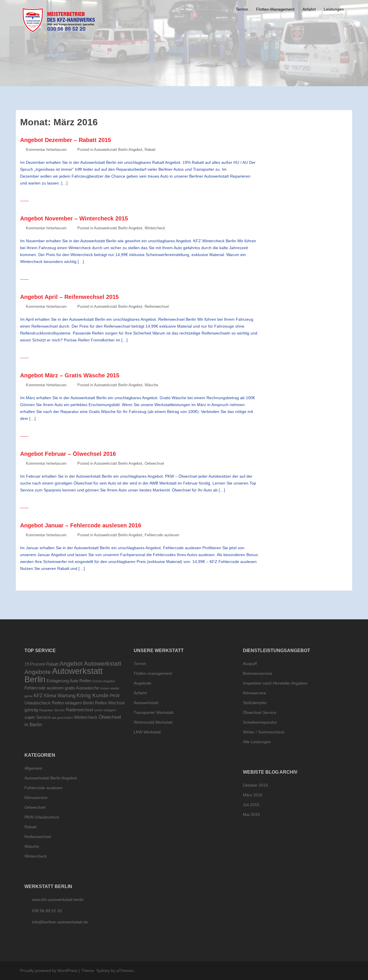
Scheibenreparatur (260, 722)
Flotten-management (153, 673)
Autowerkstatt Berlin (63, 675)
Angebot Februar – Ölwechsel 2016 (68, 454)
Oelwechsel (154, 463)
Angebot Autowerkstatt (90, 663)
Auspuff (250, 663)
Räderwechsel (79, 710)
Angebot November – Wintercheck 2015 (74, 218)
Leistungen (334, 9)
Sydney (103, 970)
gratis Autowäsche (82, 688)
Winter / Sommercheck (263, 732)
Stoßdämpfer (255, 702)
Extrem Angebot (104, 681)
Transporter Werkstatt (153, 712)
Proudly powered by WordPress (49, 970)
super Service (37, 717)
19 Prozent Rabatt (41, 664)
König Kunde (92, 695)
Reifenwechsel (157, 306)
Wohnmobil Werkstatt (153, 722)
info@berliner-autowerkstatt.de (60, 922)
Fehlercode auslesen (162, 535)
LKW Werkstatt (147, 732)
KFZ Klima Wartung (54, 695)
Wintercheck (155, 228)
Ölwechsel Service (259, 712)
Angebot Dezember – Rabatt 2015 (65, 140)
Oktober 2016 (255, 785)
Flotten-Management (275, 9)
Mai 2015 (251, 814)
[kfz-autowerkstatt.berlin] (58, 20)
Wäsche (151, 385)
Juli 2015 (251, 804)
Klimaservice (35, 797)
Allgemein (33, 768)
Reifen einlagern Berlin (73, 703)
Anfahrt (309, 9)
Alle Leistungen (257, 741)
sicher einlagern (105, 710)
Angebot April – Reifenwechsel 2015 (69, 297)
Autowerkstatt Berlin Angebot (118, 149)
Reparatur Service (52, 710)
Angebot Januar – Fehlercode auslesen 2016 (80, 525)
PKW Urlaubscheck (41, 817)
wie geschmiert (62, 717)
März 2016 (252, 795)
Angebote (37, 671)
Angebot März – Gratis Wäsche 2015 (69, 375)
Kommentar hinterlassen (46, 149)
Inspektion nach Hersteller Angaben (275, 683)
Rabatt (150, 149)
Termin (242, 9)
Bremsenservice (257, 673)
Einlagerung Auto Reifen (69, 681)
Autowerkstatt (146, 702)
